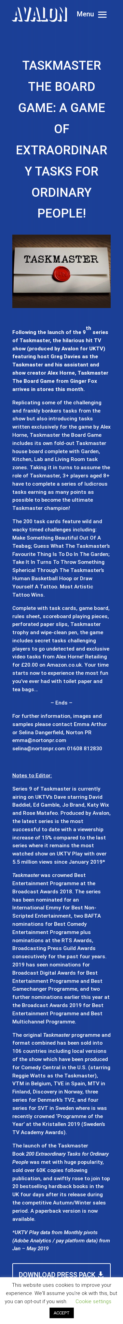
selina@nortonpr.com (39, 748)
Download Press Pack (57, 1275)
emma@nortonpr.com (39, 740)
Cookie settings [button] (93, 1301)
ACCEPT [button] (62, 1312)
